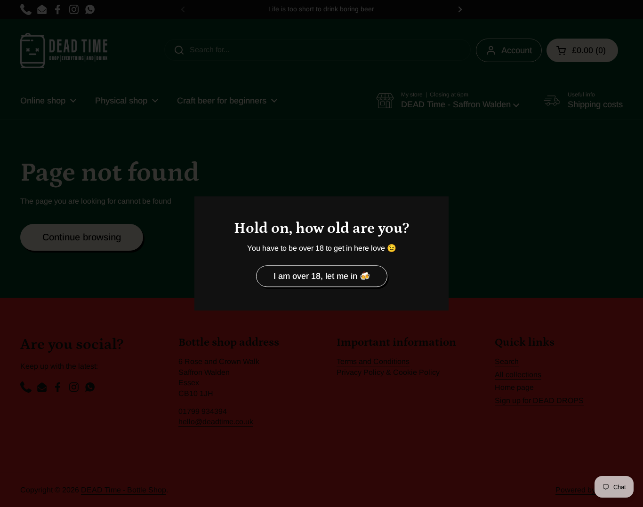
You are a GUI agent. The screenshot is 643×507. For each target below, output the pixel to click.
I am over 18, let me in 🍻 (321, 276)
